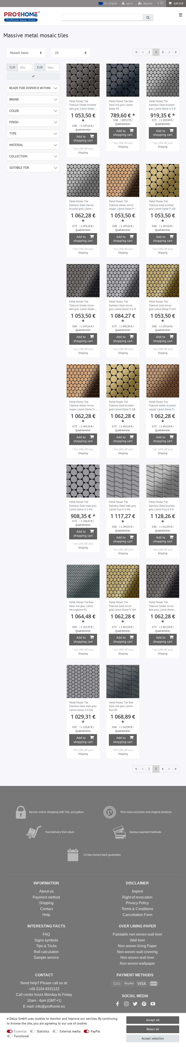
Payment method (46, 897)
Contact (46, 909)
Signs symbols (46, 940)
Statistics (43, 1031)
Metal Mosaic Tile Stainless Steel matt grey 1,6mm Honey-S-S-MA (82, 706)
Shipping (83, 152)
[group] (83, 80)
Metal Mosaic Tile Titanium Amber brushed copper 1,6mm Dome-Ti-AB (162, 406)
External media (70, 1031)
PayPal (95, 1031)
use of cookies (77, 1023)
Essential (20, 1031)
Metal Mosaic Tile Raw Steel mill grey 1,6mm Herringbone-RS (81, 606)
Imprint (137, 891)
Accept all (152, 1020)
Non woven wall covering (137, 952)
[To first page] (136, 52)
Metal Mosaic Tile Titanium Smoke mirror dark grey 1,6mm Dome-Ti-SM (162, 606)
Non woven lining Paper (137, 946)
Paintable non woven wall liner (137, 934)
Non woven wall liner (137, 957)
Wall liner (137, 940)
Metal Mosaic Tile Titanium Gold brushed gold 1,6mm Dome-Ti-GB (122, 405)
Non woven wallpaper (137, 963)
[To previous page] (143, 52)
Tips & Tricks (46, 946)
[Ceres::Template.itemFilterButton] (33, 76)
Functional (21, 1036)
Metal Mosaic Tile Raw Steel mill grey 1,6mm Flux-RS (121, 706)
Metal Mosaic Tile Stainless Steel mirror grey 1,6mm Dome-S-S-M (122, 305)
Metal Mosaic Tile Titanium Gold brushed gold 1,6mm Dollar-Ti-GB (162, 205)
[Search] (148, 17)
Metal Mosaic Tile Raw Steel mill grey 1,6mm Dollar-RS (121, 105)
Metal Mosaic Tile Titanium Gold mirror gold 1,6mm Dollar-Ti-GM (162, 305)
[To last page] (175, 52)
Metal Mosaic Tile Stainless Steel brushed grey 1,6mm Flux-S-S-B (161, 505)
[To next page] (169, 52)
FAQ (46, 934)
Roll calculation (46, 952)
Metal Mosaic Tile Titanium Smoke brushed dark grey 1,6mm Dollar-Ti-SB (82, 105)
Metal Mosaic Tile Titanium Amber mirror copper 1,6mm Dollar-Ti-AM (122, 205)
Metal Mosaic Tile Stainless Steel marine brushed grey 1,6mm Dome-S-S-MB (81, 205)
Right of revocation (137, 897)
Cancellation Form (137, 915)
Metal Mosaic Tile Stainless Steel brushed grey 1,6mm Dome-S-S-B (162, 105)
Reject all (153, 1029)
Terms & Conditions (137, 909)
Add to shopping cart (83, 138)
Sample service (46, 957)
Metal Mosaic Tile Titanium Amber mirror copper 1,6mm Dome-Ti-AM (82, 406)
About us (46, 891)
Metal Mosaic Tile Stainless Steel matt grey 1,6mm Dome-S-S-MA (82, 505)
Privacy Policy (137, 903)
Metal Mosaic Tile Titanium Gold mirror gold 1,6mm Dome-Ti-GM (122, 606)
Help (46, 915)
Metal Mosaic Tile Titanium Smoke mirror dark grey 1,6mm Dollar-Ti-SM (82, 305)
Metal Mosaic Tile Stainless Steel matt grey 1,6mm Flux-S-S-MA (122, 505)
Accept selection (153, 1038)
